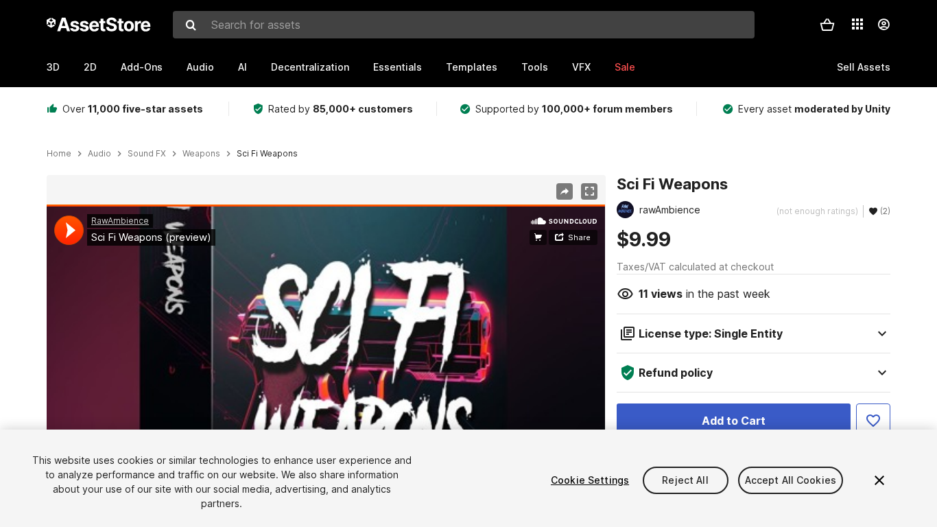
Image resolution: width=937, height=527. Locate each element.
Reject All (685, 480)
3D (53, 67)
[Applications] (857, 24)
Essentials (397, 67)
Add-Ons (142, 67)
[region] (326, 361)
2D (90, 67)
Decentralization (310, 67)
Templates (471, 67)
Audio (200, 67)
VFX (581, 67)
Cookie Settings (590, 480)
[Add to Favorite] (873, 420)
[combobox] (464, 24)
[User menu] (883, 25)
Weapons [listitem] (201, 154)
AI (242, 67)
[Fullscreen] (589, 191)
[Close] (879, 480)
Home (59, 154)
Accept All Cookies (791, 480)
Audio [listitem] (99, 154)
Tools (534, 67)
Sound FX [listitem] (147, 154)
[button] (827, 24)
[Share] (564, 191)
